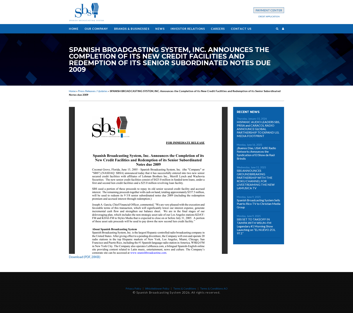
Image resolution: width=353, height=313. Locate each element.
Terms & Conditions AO (214, 288)
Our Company (96, 28)
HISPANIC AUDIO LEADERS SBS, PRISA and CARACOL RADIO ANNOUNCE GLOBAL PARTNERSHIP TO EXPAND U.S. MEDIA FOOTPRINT (258, 129)
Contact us (241, 28)
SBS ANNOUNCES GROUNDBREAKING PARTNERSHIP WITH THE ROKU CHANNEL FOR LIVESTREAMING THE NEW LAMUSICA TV (255, 179)
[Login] (283, 28)
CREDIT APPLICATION (269, 16)
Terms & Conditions (184, 288)
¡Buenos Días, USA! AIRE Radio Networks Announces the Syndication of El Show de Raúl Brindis (256, 153)
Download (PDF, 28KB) (84, 257)
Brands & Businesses (131, 28)
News (160, 28)
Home (74, 28)
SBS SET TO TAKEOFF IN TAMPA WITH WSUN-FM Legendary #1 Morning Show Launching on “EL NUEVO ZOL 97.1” (256, 226)
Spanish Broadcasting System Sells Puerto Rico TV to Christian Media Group (258, 203)
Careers (218, 28)
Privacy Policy (133, 288)
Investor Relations (188, 28)
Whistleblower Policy (157, 288)
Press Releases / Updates (93, 91)
